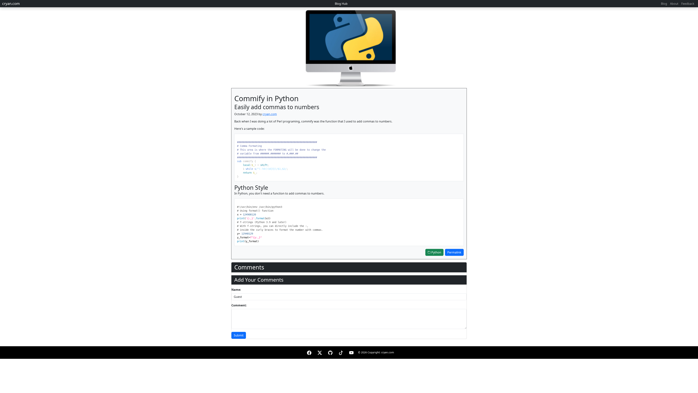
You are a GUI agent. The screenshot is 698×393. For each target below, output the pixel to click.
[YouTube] (351, 352)
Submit (239, 335)
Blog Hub (341, 4)
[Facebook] (309, 352)
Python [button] (436, 252)
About (674, 4)
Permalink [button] (454, 252)
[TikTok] (341, 352)
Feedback (687, 4)
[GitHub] (330, 352)
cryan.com (11, 3)
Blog (664, 4)
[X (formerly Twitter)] (320, 352)
